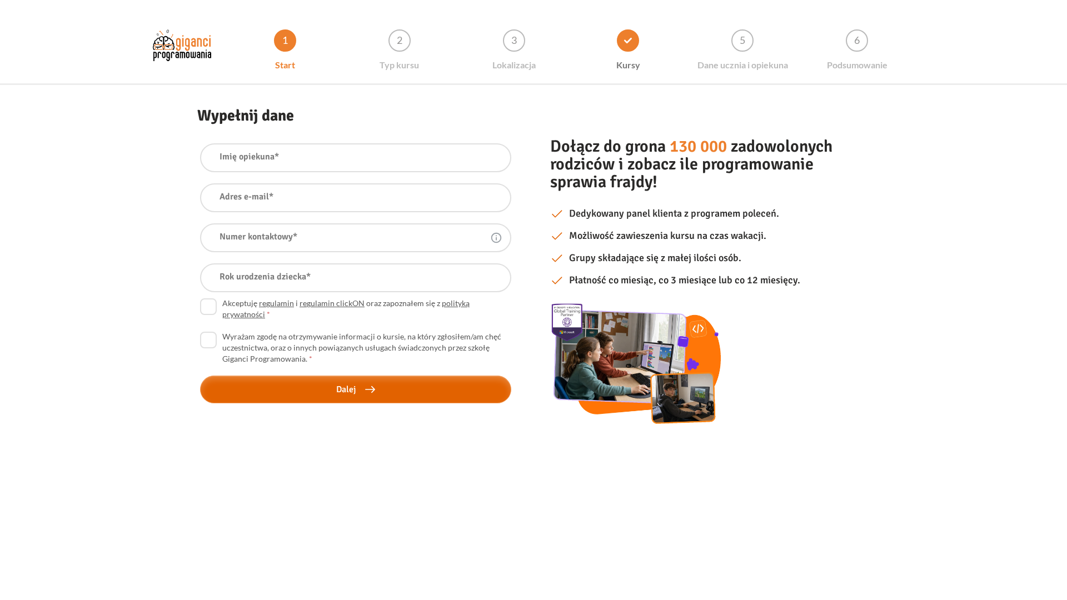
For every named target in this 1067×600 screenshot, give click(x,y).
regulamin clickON (332, 303)
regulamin (276, 303)
